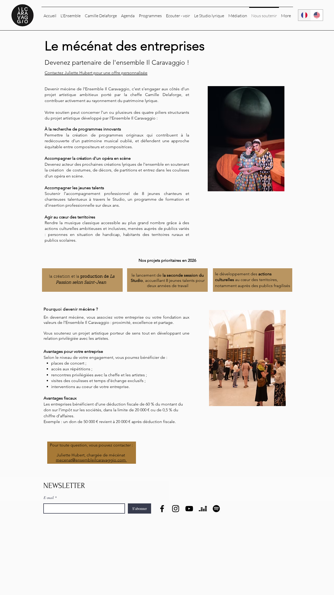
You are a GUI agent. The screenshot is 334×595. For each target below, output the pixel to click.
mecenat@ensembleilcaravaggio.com (91, 459)
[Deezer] (202, 508)
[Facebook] (162, 508)
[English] (317, 15)
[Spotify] (216, 508)
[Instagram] (175, 508)
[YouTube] (189, 508)
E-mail (49, 497)
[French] (304, 15)
